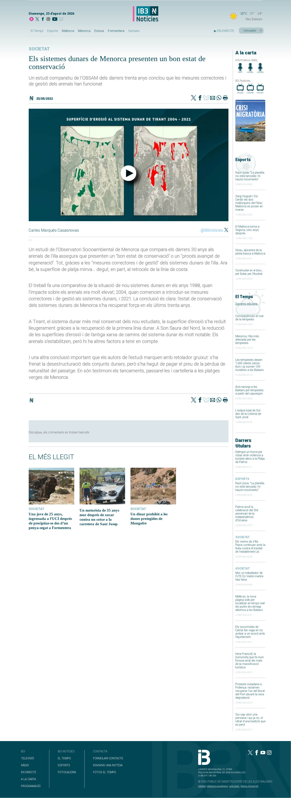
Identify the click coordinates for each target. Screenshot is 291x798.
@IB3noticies (212, 230)
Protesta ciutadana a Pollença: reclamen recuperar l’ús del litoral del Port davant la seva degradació (250, 691)
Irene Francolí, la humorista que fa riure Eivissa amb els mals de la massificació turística (249, 660)
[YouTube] (54, 19)
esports (242, 479)
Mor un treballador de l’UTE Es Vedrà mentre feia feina (249, 576)
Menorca (84, 31)
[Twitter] (193, 98)
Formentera (116, 31)
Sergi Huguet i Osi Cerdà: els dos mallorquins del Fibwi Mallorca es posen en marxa (249, 203)
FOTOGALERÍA (67, 772)
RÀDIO (25, 765)
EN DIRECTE (28, 772)
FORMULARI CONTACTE (108, 758)
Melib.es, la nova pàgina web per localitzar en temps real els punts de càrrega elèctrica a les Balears (250, 603)
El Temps (37, 31)
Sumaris (134, 31)
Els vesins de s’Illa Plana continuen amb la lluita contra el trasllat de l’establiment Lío (250, 546)
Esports (52, 31)
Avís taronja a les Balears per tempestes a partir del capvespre (249, 390)
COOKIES (202, 786)
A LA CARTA (28, 779)
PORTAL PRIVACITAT (249, 786)
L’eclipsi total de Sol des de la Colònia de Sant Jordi (248, 414)
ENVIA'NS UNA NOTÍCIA (108, 765)
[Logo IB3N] (145, 14)
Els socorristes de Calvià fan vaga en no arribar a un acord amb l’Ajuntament (250, 632)
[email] (212, 98)
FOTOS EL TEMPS (104, 772)
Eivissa (99, 31)
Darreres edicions (246, 303)
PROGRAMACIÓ (31, 786)
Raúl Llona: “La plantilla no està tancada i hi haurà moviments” (249, 176)
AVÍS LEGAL (234, 786)
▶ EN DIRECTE (224, 31)
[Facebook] (43, 19)
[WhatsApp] (219, 98)
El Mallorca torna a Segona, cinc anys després (247, 230)
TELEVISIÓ (27, 758)
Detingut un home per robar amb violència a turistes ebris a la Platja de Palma (250, 457)
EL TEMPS (64, 758)
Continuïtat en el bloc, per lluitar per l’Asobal (248, 272)
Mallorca (68, 31)
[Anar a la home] (31, 19)
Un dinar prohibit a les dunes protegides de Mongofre (148, 518)
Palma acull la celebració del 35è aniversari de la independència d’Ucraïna (246, 513)
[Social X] (37, 19)
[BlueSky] (62, 19)
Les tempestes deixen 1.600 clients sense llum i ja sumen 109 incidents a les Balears (249, 365)
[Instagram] (48, 19)
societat (242, 537)
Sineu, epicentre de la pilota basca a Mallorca (250, 252)
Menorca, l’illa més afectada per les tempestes (247, 340)
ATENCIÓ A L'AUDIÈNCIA (217, 786)
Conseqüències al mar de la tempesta (249, 317)
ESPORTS (64, 765)
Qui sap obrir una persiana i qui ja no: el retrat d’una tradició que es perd (250, 719)
